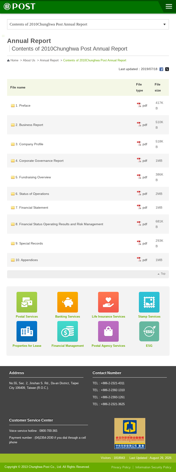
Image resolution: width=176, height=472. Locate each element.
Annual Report (49, 60)
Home (14, 60)
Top (163, 273)
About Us (29, 60)
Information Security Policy (153, 467)
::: (3, 35)
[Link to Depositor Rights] (129, 433)
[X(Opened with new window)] (167, 69)
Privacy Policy (121, 467)
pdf (144, 105)
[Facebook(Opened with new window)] (161, 69)
